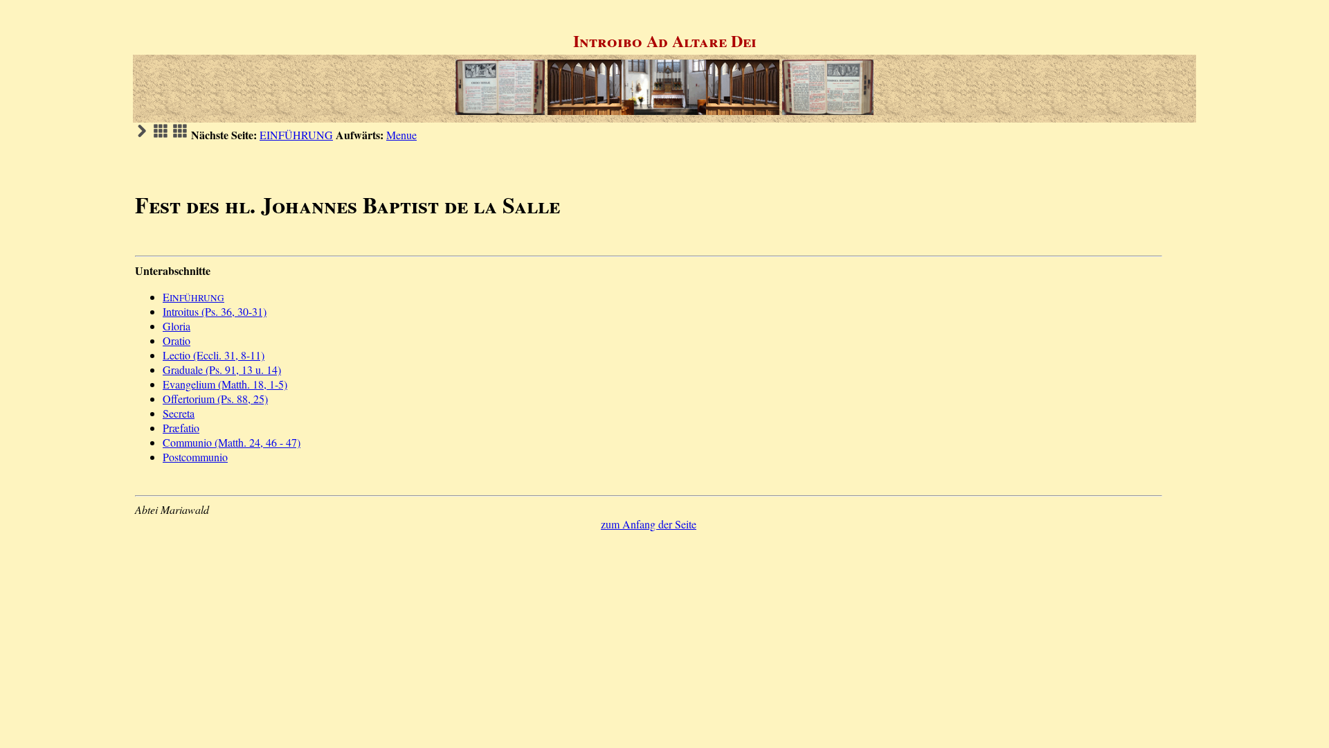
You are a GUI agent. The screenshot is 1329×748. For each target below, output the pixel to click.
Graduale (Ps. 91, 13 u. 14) (222, 369)
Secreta (179, 413)
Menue (401, 134)
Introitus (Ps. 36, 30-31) (214, 311)
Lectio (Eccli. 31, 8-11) (213, 355)
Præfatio (181, 427)
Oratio (176, 340)
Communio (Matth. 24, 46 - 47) (231, 442)
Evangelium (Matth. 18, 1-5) (225, 384)
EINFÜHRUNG (296, 134)
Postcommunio (195, 456)
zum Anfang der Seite (648, 524)
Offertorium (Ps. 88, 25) (215, 398)
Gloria (176, 326)
